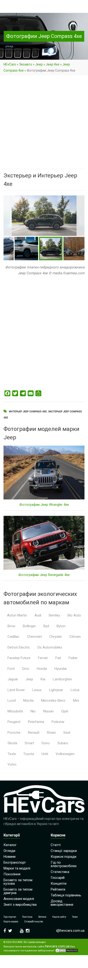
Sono (46, 743)
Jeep (39, 64)
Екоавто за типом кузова (18, 882)
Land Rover (16, 690)
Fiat (58, 658)
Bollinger (29, 626)
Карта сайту (59, 917)
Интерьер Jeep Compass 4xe (28, 411)
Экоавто (25, 64)
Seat (66, 732)
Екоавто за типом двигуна (18, 891)
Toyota (28, 754)
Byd (46, 626)
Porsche (14, 732)
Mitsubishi (15, 711)
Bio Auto (74, 615)
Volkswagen (65, 754)
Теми (75, 917)
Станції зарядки (64, 851)
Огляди (9, 851)
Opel (64, 711)
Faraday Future (19, 658)
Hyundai (60, 669)
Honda (42, 669)
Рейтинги (58, 889)
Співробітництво (33, 921)
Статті (56, 845)
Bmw (11, 626)
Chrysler (55, 636)
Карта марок (11, 921)
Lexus (37, 690)
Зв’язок (42, 917)
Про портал (10, 917)
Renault (33, 732)
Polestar (58, 722)
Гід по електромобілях (64, 864)
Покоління (12, 874)
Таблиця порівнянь (66, 895)
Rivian (51, 732)
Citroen (75, 636)
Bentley (54, 615)
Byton (61, 626)
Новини (9, 856)
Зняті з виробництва (20, 904)
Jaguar (13, 679)
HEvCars (10, 64)
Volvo (12, 764)
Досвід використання (62, 903)
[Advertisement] (44, 123)
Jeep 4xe (52, 64)
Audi (37, 615)
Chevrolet (34, 636)
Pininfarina (36, 722)
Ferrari (43, 658)
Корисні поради (63, 856)
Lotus (75, 690)
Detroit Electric (19, 647)
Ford (11, 669)
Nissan (48, 711)
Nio (33, 711)
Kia (43, 679)
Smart (29, 743)
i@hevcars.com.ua (70, 930)
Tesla (12, 754)
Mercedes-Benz (53, 700)
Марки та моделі (17, 868)
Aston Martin (17, 615)
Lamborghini (62, 679)
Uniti (45, 754)
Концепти (58, 883)
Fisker (73, 658)
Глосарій (58, 878)
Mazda (28, 700)
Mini (76, 700)
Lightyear (56, 690)
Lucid (12, 700)
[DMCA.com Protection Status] (66, 950)
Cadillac (13, 636)
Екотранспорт (15, 862)
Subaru (62, 743)
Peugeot (14, 722)
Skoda (12, 743)
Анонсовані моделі (19, 899)
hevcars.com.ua (57, 946)
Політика (27, 917)
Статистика (60, 872)
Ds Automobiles (50, 647)
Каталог (10, 845)
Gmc (25, 669)
